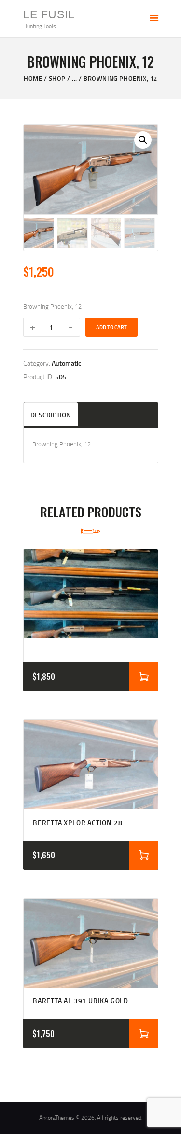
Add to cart (111, 327)
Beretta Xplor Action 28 (77, 823)
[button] (143, 140)
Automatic (66, 363)
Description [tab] (50, 414)
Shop (57, 78)
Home (33, 78)
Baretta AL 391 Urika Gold (80, 1001)
